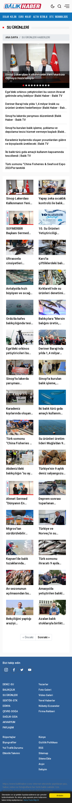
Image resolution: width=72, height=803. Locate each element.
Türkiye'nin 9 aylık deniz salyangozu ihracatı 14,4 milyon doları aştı (51, 471)
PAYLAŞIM (8, 727)
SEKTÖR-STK (10, 700)
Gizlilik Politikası (48, 742)
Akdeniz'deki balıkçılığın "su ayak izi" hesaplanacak (19, 471)
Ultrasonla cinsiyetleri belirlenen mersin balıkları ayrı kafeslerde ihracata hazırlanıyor (19, 261)
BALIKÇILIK (9, 689)
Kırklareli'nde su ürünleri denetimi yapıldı (51, 291)
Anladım (60, 795)
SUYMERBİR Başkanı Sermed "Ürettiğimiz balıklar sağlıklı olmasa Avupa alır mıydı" (18, 231)
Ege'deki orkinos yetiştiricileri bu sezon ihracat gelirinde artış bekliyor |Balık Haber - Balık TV (35, 93)
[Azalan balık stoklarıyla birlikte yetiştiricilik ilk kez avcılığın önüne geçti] (52, 607)
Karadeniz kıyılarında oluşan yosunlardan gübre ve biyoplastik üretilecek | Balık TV (35, 141)
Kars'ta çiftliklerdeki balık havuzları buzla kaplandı (51, 261)
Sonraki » (44, 637)
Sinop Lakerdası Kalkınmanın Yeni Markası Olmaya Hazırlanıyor (18, 201)
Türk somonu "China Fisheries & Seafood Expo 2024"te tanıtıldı (35, 166)
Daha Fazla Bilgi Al (31, 800)
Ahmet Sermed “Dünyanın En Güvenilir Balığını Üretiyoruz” (18, 501)
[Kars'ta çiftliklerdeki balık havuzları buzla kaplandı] (52, 247)
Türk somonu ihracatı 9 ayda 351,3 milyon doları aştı (52, 561)
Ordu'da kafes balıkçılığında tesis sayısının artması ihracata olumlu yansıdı (19, 321)
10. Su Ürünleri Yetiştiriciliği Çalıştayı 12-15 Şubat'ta (49, 231)
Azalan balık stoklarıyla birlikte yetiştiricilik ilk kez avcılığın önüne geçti (52, 621)
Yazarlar (43, 684)
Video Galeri (46, 695)
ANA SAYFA (11, 37)
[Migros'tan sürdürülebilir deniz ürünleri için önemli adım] (19, 517)
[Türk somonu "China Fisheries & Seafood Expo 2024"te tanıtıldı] (19, 427)
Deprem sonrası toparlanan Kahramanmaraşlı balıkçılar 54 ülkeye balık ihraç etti (52, 501)
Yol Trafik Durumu (13, 747)
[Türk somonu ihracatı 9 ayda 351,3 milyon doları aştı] (52, 547)
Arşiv (41, 764)
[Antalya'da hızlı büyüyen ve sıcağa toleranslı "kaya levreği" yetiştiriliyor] (19, 277)
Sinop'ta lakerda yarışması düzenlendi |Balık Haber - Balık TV (33, 117)
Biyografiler (9, 742)
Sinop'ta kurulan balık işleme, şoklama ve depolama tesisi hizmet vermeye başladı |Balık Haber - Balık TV (34, 130)
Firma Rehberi (47, 711)
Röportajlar (9, 737)
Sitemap (43, 753)
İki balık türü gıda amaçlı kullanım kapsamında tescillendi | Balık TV (34, 153)
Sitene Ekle (45, 758)
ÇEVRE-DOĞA (10, 711)
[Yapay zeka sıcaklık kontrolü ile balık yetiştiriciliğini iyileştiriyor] (52, 187)
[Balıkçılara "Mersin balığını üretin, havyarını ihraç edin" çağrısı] (52, 307)
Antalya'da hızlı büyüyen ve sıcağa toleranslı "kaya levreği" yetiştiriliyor (19, 291)
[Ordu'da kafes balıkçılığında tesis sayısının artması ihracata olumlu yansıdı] (19, 307)
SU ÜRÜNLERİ (10, 695)
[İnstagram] (6, 669)
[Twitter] (21, 669)
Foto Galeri (45, 689)
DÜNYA (6, 706)
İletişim (43, 769)
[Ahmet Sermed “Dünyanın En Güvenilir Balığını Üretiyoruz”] (19, 487)
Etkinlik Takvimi (11, 753)
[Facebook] (13, 669)
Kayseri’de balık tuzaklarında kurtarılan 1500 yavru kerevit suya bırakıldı (19, 561)
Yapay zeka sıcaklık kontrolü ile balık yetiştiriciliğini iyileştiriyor (52, 201)
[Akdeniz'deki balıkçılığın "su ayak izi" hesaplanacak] (19, 457)
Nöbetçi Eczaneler (49, 706)
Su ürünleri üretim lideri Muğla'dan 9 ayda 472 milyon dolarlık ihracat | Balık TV (51, 441)
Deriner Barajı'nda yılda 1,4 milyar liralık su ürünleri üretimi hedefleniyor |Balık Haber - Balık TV (35, 106)
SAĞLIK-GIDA (10, 716)
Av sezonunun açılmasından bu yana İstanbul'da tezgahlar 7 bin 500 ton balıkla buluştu (19, 591)
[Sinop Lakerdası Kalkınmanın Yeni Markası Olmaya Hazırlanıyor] (36, 63)
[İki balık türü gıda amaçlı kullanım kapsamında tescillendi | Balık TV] (52, 397)
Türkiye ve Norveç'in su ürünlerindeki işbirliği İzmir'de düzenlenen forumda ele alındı (51, 531)
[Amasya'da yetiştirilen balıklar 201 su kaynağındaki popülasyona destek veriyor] (52, 577)
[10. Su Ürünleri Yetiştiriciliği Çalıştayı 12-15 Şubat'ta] (52, 217)
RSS (41, 747)
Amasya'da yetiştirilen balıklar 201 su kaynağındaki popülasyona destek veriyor (52, 591)
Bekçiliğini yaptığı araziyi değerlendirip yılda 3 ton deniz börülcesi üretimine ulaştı (19, 621)
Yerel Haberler (47, 700)
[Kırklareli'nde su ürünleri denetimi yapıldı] (52, 277)
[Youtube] (29, 669)
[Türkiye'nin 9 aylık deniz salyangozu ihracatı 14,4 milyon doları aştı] (52, 457)
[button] (23, 85)
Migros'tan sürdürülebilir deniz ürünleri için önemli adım (19, 531)
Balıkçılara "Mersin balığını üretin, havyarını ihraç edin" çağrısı (52, 321)
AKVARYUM (9, 722)
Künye (42, 737)
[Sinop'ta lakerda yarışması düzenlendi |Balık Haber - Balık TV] (19, 367)
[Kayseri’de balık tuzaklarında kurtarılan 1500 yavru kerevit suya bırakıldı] (19, 547)
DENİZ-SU (8, 684)
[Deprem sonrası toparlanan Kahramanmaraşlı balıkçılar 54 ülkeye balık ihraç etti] (52, 487)
